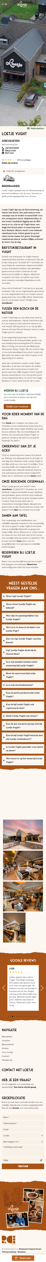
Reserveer (32, 564)
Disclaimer (22, 1252)
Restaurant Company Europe (30, 1249)
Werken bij (7, 1060)
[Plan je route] (3, 150)
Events (5, 1048)
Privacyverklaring (9, 1252)
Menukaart (7, 1036)
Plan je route (10, 150)
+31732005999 (12, 148)
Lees (19, 541)
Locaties (6, 1040)
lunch (8, 423)
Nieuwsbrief (8, 1044)
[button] (4, 988)
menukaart (7, 303)
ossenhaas (7, 489)
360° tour (9, 153)
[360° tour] (3, 153)
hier (16, 510)
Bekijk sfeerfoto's (37, 128)
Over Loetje (7, 1052)
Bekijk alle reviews (10, 163)
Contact (5, 1056)
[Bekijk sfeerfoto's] (28, 128)
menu (33, 476)
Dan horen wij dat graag (25, 1087)
